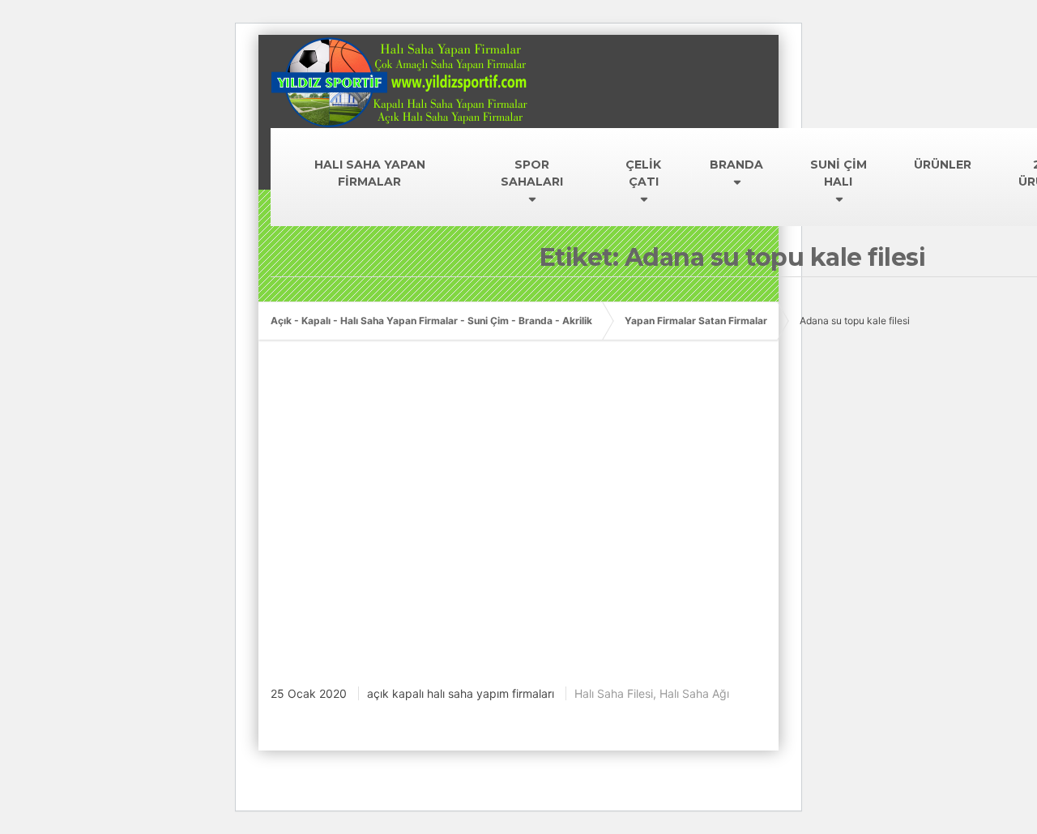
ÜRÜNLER (942, 164)
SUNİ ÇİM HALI (838, 173)
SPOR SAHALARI (532, 173)
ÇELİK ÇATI (643, 173)
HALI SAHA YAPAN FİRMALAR (369, 173)
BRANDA (736, 164)
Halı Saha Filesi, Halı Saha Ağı (651, 693)
